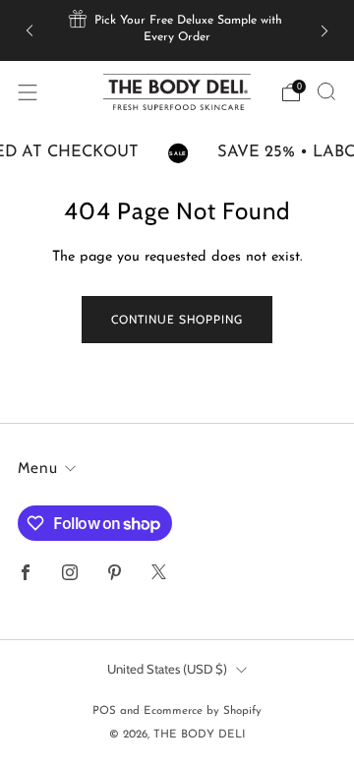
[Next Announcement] (324, 30)
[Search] (326, 91)
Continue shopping (177, 319)
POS (104, 711)
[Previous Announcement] (29, 30)
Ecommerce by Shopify (203, 711)
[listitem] (177, 30)
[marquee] (177, 153)
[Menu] (27, 92)
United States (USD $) (167, 669)
